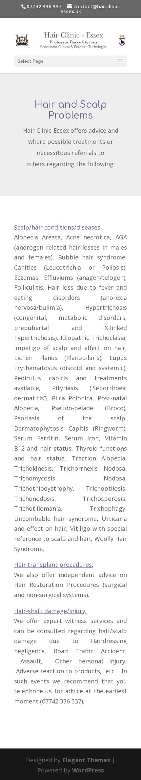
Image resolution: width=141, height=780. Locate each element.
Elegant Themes (86, 760)
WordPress (88, 770)
